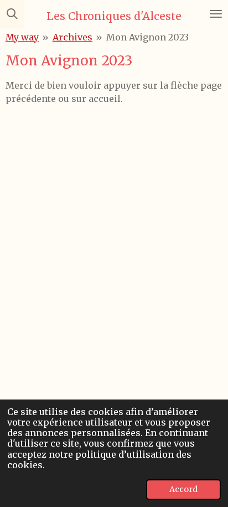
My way (22, 37)
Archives (72, 37)
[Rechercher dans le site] (12, 14)
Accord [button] (183, 489)
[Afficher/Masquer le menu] (216, 14)
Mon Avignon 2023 (147, 37)
